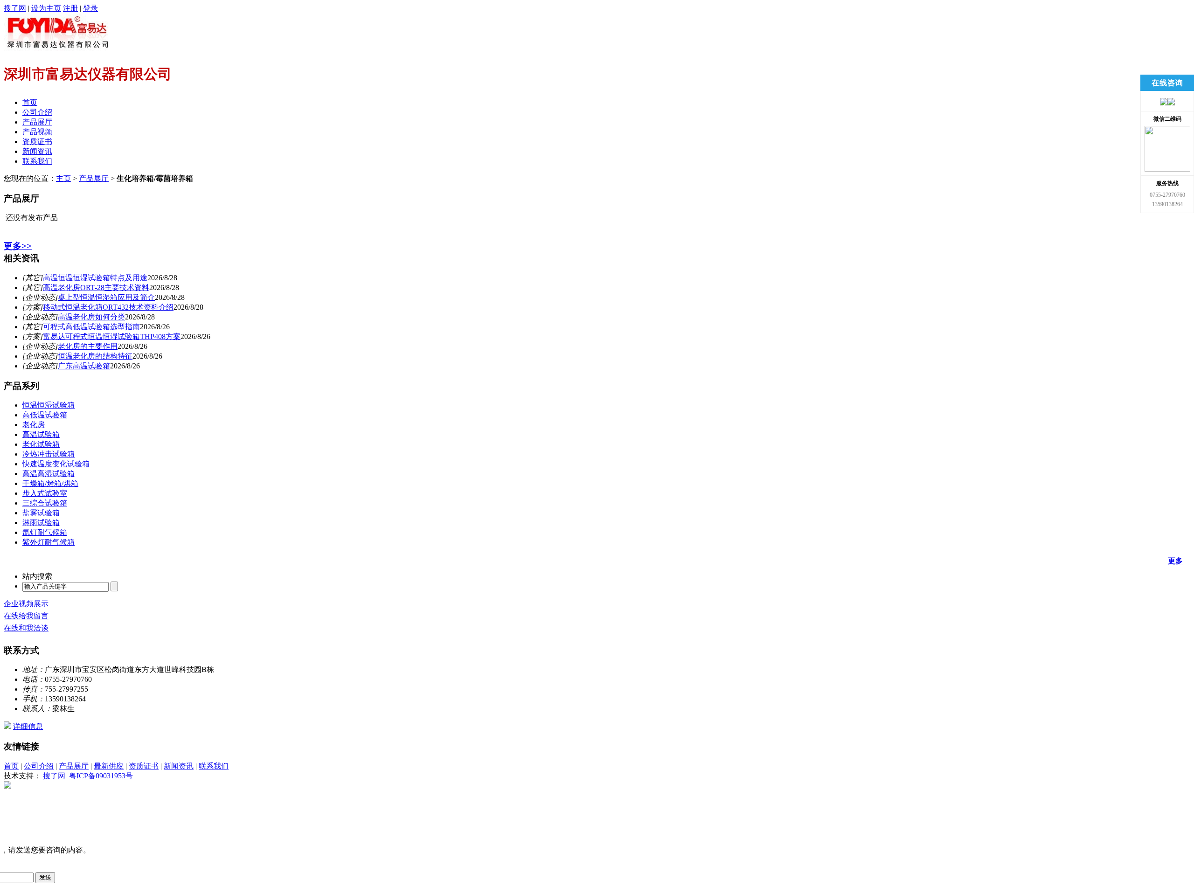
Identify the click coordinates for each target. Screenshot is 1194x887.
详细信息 (28, 726)
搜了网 (15, 8)
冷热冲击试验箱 (48, 454)
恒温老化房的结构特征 (95, 356)
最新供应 (109, 766)
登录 (90, 8)
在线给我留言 (26, 616)
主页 (63, 178)
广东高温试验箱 (84, 366)
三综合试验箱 (44, 503)
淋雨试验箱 (41, 523)
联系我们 (37, 161)
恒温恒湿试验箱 (48, 405)
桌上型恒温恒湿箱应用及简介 (106, 297)
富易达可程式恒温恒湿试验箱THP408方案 (111, 336)
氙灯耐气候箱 (44, 532)
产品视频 (37, 132)
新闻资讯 (37, 151)
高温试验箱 (41, 434)
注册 (70, 8)
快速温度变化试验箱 (56, 464)
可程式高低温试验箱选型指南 (91, 327)
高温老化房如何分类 (91, 317)
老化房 (33, 425)
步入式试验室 (44, 493)
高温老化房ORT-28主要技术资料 (96, 287)
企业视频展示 (26, 604)
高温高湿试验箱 (48, 474)
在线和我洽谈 (26, 628)
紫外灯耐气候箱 (48, 542)
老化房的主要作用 (88, 346)
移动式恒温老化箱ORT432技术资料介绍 (108, 307)
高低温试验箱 (44, 415)
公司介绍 (37, 112)
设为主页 (46, 8)
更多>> (18, 246)
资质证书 (37, 142)
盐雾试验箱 (41, 513)
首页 (29, 102)
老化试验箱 (41, 444)
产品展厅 (37, 122)
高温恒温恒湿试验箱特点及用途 (95, 278)
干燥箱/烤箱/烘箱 (50, 483)
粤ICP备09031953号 (101, 776)
